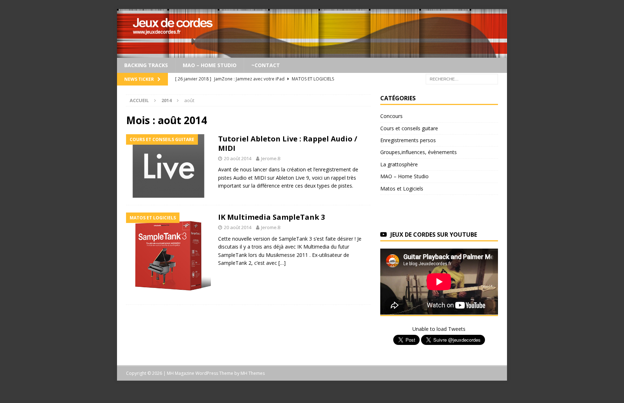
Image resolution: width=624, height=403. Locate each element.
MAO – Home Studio (210, 65)
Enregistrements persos (408, 140)
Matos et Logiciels (401, 188)
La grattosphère (399, 164)
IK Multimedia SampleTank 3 (271, 217)
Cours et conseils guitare (409, 128)
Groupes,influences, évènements (418, 152)
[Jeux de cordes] (312, 53)
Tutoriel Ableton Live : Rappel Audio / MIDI (287, 143)
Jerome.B (271, 158)
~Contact (265, 65)
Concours (391, 116)
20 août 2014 (237, 158)
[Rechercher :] (462, 78)
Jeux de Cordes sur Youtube (433, 234)
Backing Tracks (146, 65)
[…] (282, 262)
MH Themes (252, 373)
